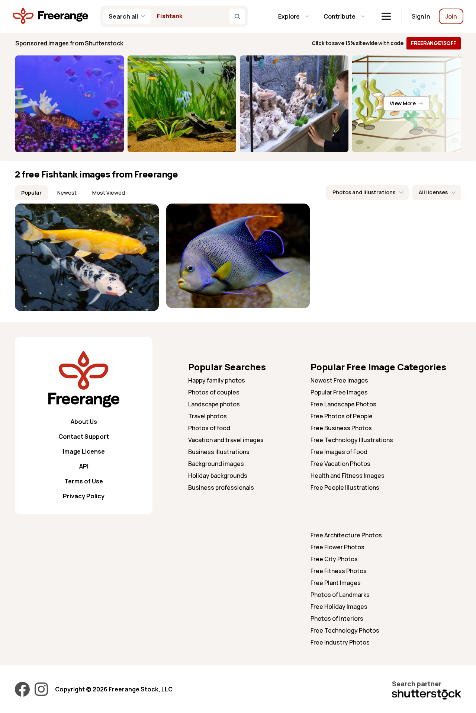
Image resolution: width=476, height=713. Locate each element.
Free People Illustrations (345, 487)
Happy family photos (216, 380)
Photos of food (209, 428)
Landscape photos (214, 404)
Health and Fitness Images (348, 475)
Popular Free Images (339, 392)
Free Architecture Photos (346, 535)
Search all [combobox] (123, 16)
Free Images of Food (339, 452)
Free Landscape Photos (343, 404)
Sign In (421, 16)
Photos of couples (213, 392)
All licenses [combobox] (433, 192)
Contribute (340, 16)
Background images (216, 464)
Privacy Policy (83, 496)
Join (451, 16)
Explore (289, 16)
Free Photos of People (342, 416)
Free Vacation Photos (340, 464)
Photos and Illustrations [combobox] (363, 192)
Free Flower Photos (337, 547)
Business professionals (221, 487)
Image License (84, 451)
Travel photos (207, 416)
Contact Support (83, 436)
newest (67, 192)
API (84, 466)
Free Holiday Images (339, 606)
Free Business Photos (341, 428)
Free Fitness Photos (339, 571)
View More (402, 103)
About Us (84, 422)
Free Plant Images (336, 583)
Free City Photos (334, 559)
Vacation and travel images (226, 440)
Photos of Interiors (337, 618)
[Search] (237, 16)
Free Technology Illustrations (352, 440)
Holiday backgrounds (217, 475)
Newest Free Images (339, 380)
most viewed (108, 192)
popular (31, 192)
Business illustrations (219, 452)
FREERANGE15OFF (433, 43)
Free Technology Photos (345, 630)
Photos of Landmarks (340, 595)
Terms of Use (83, 481)
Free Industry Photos (340, 642)
